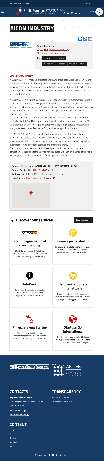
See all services (82, 220)
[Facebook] (64, 13)
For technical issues (18, 414)
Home (12, 429)
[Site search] (99, 12)
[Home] (37, 11)
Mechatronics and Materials (50, 53)
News (12, 446)
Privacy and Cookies (60, 397)
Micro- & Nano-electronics (54, 58)
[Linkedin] (76, 13)
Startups (13, 438)
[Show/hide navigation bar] (2, 11)
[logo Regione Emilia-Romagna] (29, 366)
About (12, 434)
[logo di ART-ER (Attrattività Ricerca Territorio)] (65, 369)
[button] (88, 3)
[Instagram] (72, 13)
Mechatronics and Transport (54, 63)
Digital (40, 49)
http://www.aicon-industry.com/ (36, 178)
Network (13, 442)
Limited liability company (21, 75)
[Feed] (79, 13)
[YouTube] (68, 13)
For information (16, 410)
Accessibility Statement (62, 401)
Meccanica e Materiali (77, 63)
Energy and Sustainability (56, 49)
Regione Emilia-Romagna (19, 3)
